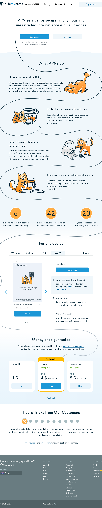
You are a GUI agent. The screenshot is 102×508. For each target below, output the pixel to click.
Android (46, 473)
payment (70, 286)
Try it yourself (30, 442)
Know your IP (71, 476)
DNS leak (69, 493)
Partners (96, 471)
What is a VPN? (32, 4)
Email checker (71, 482)
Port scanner (70, 471)
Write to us (7, 464)
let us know (46, 442)
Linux (45, 476)
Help (72, 4)
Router (46, 479)
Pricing (47, 4)
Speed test (70, 473)
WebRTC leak (71, 490)
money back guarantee (73, 346)
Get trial (67, 36)
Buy (22, 385)
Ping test (69, 487)
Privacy (96, 476)
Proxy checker (71, 468)
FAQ (95, 465)
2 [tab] (27, 322)
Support (96, 468)
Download (60, 4)
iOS (44, 471)
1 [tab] (25, 322)
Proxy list (69, 465)
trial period (61, 289)
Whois (68, 485)
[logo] (12, 4)
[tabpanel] (28, 290)
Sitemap (96, 473)
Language (3, 469)
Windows (47, 468)
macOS (46, 465)
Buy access (91, 4)
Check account (71, 496)
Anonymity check (72, 479)
